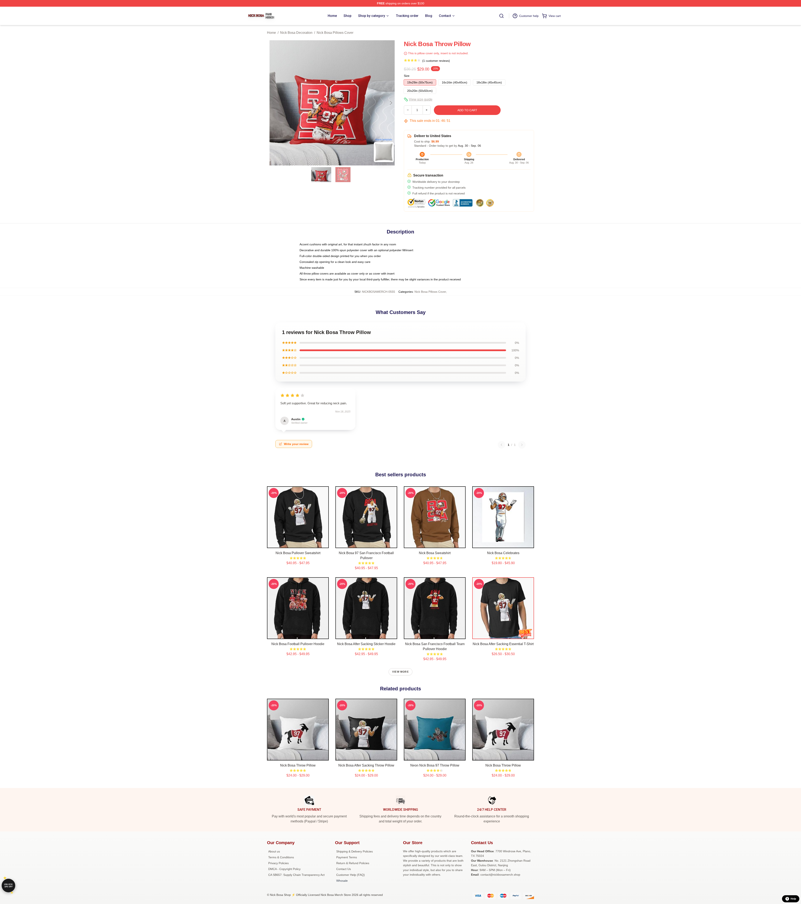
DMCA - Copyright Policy (284, 869)
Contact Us (343, 869)
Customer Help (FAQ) (350, 874)
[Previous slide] (273, 102)
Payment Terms (346, 857)
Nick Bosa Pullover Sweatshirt (298, 553)
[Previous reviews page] (501, 445)
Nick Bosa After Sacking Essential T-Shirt (503, 644)
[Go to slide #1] (321, 174)
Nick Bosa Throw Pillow (298, 765)
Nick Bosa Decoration (296, 32)
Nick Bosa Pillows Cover (335, 32)
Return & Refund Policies (352, 863)
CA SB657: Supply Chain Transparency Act (296, 874)
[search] (501, 16)
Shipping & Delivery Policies (354, 851)
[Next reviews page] (522, 445)
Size (406, 75)
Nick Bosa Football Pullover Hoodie (297, 644)
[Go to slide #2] (343, 174)
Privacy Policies (278, 863)
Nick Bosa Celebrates (503, 553)
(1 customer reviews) (436, 60)
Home (271, 32)
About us (274, 851)
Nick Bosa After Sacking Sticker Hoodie (366, 644)
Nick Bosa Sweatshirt (435, 553)
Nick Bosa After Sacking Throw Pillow (366, 765)
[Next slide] (390, 102)
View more (400, 671)
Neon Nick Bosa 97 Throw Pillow (434, 765)
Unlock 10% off (8, 885)
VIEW (298, 544)
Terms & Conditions (281, 857)
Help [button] (793, 898)
